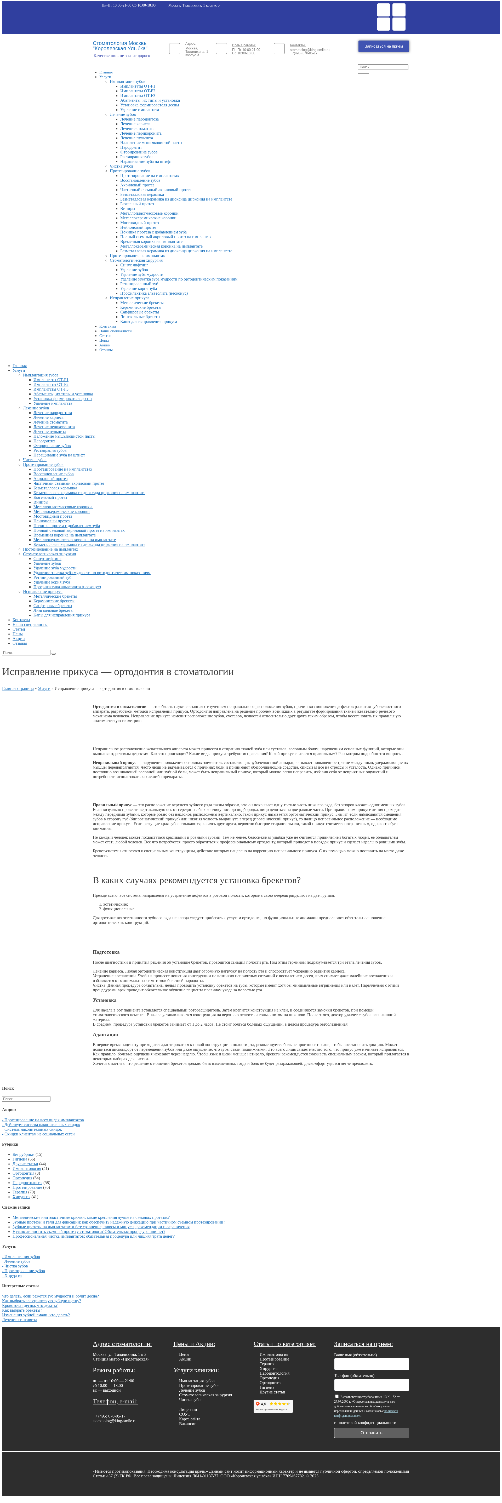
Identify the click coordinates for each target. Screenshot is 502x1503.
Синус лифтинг (134, 265)
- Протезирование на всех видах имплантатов (43, 1120)
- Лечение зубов (16, 1261)
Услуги (105, 77)
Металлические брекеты (142, 302)
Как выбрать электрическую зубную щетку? (41, 1301)
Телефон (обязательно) (354, 1375)
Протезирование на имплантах (137, 255)
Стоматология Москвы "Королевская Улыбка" (120, 45)
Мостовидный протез (139, 222)
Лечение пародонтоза (139, 119)
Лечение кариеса (135, 124)
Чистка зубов (121, 166)
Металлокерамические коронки (148, 218)
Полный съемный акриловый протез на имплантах (166, 237)
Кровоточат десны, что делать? (30, 1305)
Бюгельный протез (137, 204)
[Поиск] (363, 73)
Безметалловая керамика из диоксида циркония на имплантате (176, 199)
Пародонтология (27, 1182)
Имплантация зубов (127, 81)
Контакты (107, 326)
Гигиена (20, 1159)
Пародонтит (131, 147)
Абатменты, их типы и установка (150, 100)
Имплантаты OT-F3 (137, 95)
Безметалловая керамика (142, 194)
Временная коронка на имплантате (151, 241)
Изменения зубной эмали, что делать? (36, 1315)
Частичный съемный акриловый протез (155, 189)
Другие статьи (25, 1164)
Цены (104, 340)
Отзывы (106, 350)
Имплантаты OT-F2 (137, 91)
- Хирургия (12, 1275)
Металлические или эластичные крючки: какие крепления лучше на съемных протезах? (91, 1217)
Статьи (105, 336)
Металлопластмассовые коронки (150, 213)
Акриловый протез (137, 185)
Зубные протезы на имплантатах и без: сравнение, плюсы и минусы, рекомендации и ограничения (101, 1227)
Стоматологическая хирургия (136, 260)
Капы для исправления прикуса (148, 321)
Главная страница (18, 688)
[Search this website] (26, 1098)
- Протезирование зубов (23, 1270)
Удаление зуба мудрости (141, 274)
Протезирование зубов (130, 171)
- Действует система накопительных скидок (41, 1124)
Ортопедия (22, 1178)
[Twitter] (399, 9)
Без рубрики (24, 1154)
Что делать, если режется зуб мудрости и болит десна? (50, 1296)
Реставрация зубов (136, 157)
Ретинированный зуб (139, 284)
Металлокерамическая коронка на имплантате (161, 246)
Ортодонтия (23, 1173)
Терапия (20, 1192)
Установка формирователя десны (149, 105)
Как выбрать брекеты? (22, 1310)
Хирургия (21, 1197)
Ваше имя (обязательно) (355, 1355)
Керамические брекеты (140, 307)
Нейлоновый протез (138, 227)
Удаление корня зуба (138, 288)
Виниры (127, 208)
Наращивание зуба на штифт (146, 161)
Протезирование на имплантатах (149, 175)
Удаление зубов (134, 269)
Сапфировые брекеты (139, 312)
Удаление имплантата (139, 109)
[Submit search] (54, 654)
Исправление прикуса (129, 298)
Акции (104, 345)
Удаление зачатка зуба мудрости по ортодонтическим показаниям (178, 279)
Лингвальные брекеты (140, 317)
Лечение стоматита (137, 128)
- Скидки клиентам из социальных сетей (38, 1134)
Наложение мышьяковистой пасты (151, 142)
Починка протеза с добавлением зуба (153, 232)
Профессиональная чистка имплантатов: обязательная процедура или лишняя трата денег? (94, 1236)
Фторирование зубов (139, 152)
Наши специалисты (115, 331)
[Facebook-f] (383, 9)
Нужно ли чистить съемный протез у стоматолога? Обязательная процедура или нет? (89, 1231)
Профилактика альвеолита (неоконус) (154, 293)
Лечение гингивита (19, 1319)
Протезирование (27, 1187)
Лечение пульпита (136, 138)
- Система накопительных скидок (32, 1129)
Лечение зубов (123, 114)
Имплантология (27, 1168)
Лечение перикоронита (141, 133)
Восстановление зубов (140, 180)
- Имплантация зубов (21, 1256)
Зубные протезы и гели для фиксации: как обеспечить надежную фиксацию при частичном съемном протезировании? (119, 1222)
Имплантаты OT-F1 (137, 86)
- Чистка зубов (15, 1266)
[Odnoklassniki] (383, 24)
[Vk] (399, 24)
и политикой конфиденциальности (365, 1422)
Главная (106, 72)
